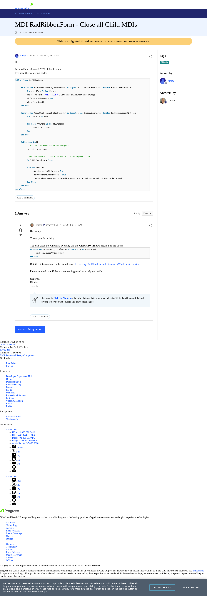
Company (10, 522)
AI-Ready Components (24, 355)
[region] (103, 587)
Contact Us (11, 429)
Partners (10, 398)
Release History (13, 384)
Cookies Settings (191, 587)
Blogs (9, 390)
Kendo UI (5, 350)
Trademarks (198, 570)
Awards (9, 528)
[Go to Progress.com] (10, 512)
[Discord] (14, 471)
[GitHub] (14, 468)
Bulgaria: (24, 440)
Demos (9, 379)
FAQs (9, 406)
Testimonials (12, 419)
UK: (23, 435)
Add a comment (25, 197)
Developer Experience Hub (19, 376)
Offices (9, 539)
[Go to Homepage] (31, 8)
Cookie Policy (62, 588)
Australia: (25, 443)
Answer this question (30, 329)
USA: (23, 432)
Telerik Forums (24, 13)
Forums (9, 387)
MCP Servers (6, 355)
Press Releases (13, 530)
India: (23, 437)
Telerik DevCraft (8, 344)
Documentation (13, 381)
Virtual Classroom (14, 401)
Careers (9, 536)
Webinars (10, 392)
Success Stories (13, 416)
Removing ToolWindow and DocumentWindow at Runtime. (108, 264)
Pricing (9, 366)
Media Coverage (14, 533)
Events (9, 403)
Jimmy (22, 55)
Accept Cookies (162, 587)
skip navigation (22, 8)
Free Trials (11, 363)
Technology (11, 525)
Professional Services (16, 395)
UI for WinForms (42, 13)
